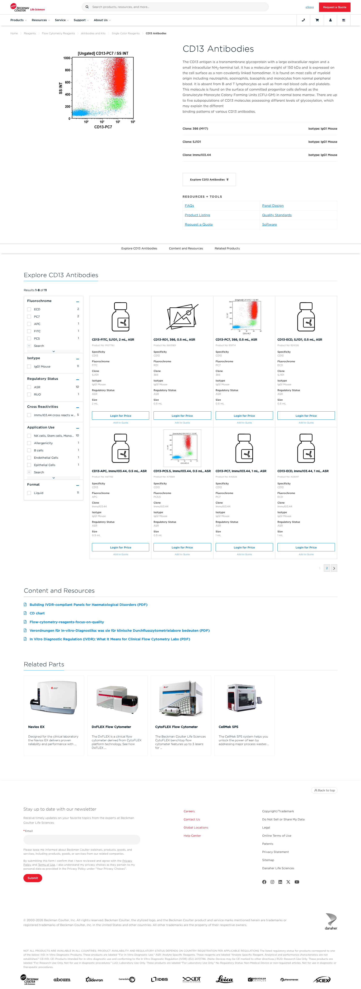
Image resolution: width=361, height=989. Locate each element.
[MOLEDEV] (257, 980)
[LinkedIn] (280, 883)
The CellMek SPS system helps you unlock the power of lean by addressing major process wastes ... (244, 740)
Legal (266, 827)
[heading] (29, 309)
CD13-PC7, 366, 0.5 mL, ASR (236, 339)
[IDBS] (159, 980)
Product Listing (197, 215)
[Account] (330, 20)
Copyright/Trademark (278, 811)
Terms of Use (46, 864)
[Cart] (317, 20)
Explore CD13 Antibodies (139, 248)
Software (269, 224)
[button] (87, 7)
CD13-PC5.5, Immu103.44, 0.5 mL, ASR (182, 471)
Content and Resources (186, 248)
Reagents (30, 33)
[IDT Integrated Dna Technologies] (192, 980)
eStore (310, 7)
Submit (33, 878)
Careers (189, 811)
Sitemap (268, 860)
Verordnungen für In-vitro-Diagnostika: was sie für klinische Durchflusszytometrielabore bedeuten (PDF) (120, 631)
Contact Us (192, 819)
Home (14, 33)
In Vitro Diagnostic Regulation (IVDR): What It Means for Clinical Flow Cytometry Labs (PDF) (110, 639)
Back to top (326, 790)
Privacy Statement (275, 852)
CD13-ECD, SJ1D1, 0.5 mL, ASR (299, 339)
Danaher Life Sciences (278, 868)
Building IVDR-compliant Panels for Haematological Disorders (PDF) (88, 605)
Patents (267, 843)
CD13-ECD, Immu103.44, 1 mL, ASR (303, 471)
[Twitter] (288, 883)
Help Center (192, 835)
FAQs (189, 206)
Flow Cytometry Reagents (58, 33)
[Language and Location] (344, 20)
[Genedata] (127, 980)
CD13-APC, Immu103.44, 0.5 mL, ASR (119, 471)
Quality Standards (277, 215)
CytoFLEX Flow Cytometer (176, 727)
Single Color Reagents (126, 33)
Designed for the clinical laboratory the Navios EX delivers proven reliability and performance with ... (53, 740)
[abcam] (62, 980)
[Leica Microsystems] (224, 980)
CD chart (37, 613)
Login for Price (120, 415)
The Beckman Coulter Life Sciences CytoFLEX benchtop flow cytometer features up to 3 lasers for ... (180, 742)
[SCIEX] (322, 980)
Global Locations (196, 827)
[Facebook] (264, 883)
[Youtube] (297, 883)
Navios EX (36, 727)
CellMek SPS (228, 727)
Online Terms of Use (276, 835)
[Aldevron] (94, 980)
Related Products (227, 248)
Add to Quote (120, 422)
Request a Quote (334, 7)
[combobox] (175, 7)
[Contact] (303, 20)
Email (28, 830)
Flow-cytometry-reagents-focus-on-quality (67, 622)
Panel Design (273, 206)
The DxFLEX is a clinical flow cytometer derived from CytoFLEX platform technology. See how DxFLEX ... (116, 742)
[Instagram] (272, 883)
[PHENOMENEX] (289, 981)
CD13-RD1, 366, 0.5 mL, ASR (174, 339)
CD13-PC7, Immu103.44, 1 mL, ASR (241, 471)
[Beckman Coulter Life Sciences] (27, 7)
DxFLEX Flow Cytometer (111, 727)
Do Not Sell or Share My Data (283, 819)
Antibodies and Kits (93, 33)
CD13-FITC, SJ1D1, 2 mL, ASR (113, 339)
